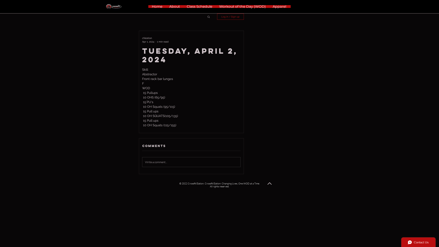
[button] (208, 16)
